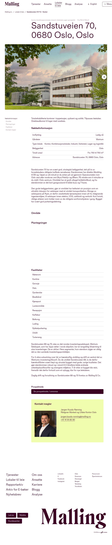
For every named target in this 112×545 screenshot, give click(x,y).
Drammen (78, 476)
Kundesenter (14, 521)
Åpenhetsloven (97, 476)
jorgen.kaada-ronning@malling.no (76, 416)
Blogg (68, 4)
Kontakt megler (11, 130)
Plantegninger (10, 124)
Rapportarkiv (14, 484)
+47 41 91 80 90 (68, 420)
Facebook (61, 479)
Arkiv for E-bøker (17, 489)
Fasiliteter (9, 127)
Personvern (96, 474)
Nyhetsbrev (13, 494)
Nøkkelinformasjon (11, 118)
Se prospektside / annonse (46, 391)
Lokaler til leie (58, 4)
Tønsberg (78, 484)
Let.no (11, 515)
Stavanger (78, 479)
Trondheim (78, 486)
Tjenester (36, 4)
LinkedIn (60, 474)
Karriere (37, 484)
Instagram (61, 481)
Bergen (77, 481)
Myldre (23, 515)
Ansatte (48, 4)
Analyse (78, 4)
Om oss (37, 475)
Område (8, 121)
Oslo (76, 474)
